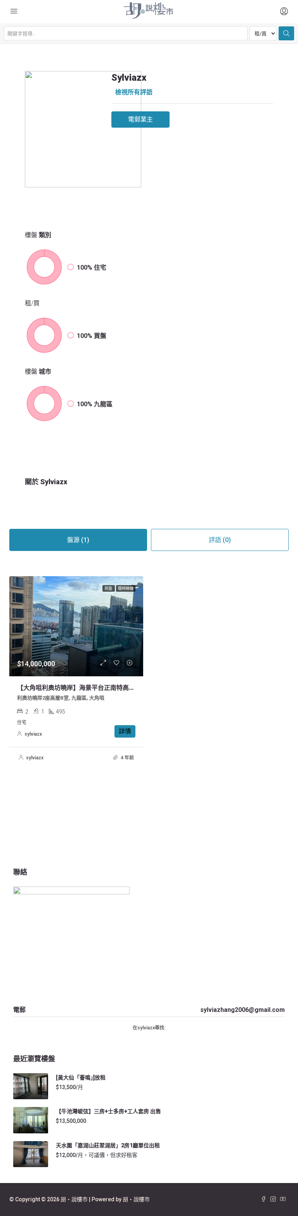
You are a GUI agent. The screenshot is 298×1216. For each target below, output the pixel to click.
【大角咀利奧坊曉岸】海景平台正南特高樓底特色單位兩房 (97, 687)
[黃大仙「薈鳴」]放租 (81, 1077)
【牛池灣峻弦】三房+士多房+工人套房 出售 (108, 1111)
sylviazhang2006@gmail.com (242, 1009)
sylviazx (33, 734)
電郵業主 (140, 119)
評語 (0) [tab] (220, 540)
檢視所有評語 (133, 92)
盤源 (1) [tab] (78, 540)
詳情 (125, 731)
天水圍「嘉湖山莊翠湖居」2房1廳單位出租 (108, 1145)
